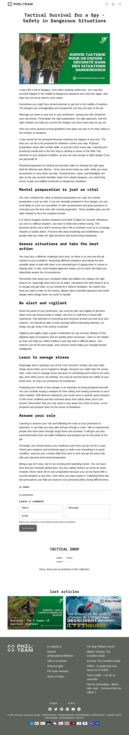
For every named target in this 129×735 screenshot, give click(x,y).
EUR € (71, 703)
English (53, 703)
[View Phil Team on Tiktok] (79, 709)
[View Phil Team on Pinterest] (61, 709)
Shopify (37, 715)
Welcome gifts (55, 666)
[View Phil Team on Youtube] (73, 709)
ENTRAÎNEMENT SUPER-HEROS (90, 715)
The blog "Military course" (101, 646)
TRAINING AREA (49, 715)
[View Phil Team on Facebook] (50, 709)
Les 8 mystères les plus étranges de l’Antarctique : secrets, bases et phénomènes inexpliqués (91, 618)
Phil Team (18, 715)
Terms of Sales (55, 676)
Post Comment (28, 528)
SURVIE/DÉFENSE (66, 715)
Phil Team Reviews (57, 671)
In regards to (54, 646)
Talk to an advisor (57, 661)
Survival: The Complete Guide (103, 661)
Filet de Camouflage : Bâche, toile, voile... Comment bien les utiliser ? (104, 688)
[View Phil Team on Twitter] (56, 709)
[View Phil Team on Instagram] (67, 709)
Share (26, 487)
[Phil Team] (20, 4)
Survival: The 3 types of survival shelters (29, 622)
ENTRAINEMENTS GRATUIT (71, 718)
